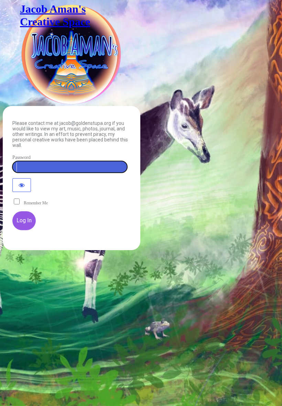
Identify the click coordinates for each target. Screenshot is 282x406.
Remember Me (34, 203)
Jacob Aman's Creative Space (55, 15)
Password (21, 157)
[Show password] (21, 185)
